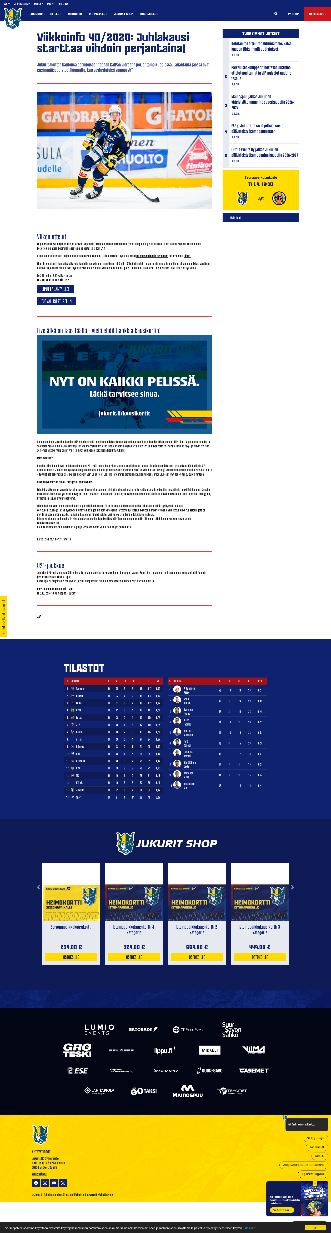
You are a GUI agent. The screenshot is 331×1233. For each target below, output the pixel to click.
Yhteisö (37, 3)
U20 (6, 3)
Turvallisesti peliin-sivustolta (152, 256)
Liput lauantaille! (55, 288)
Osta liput (235, 217)
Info (49, 3)
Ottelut (56, 14)
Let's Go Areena (21, 3)
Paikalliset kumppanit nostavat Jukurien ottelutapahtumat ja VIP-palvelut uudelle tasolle (261, 73)
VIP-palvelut (98, 14)
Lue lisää (249, 1228)
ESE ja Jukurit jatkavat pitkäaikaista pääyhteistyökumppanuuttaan (257, 128)
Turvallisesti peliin (57, 300)
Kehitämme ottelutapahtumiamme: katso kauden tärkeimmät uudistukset (261, 46)
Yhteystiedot (63, 3)
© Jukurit (37, 1194)
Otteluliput (317, 14)
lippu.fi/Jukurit (115, 450)
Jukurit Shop (124, 14)
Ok (315, 1227)
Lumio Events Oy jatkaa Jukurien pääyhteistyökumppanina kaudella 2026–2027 (264, 152)
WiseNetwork (106, 1194)
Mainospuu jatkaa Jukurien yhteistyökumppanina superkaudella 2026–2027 (262, 102)
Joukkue (37, 14)
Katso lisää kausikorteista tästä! (54, 539)
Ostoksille (71, 956)
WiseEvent (80, 1194)
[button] (38, 901)
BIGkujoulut (149, 14)
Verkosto (75, 14)
